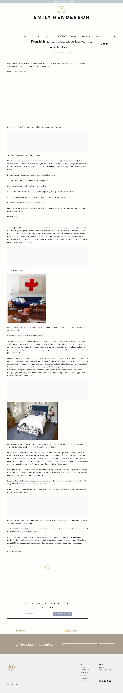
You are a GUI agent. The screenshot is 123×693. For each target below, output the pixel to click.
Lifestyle (48, 36)
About (102, 667)
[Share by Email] (107, 44)
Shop (97, 36)
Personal (62, 36)
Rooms (74, 36)
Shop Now (70, 1)
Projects (86, 36)
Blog (26, 36)
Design (36, 36)
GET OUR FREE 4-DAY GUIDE (62, 613)
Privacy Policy (105, 670)
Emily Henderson (58, 52)
